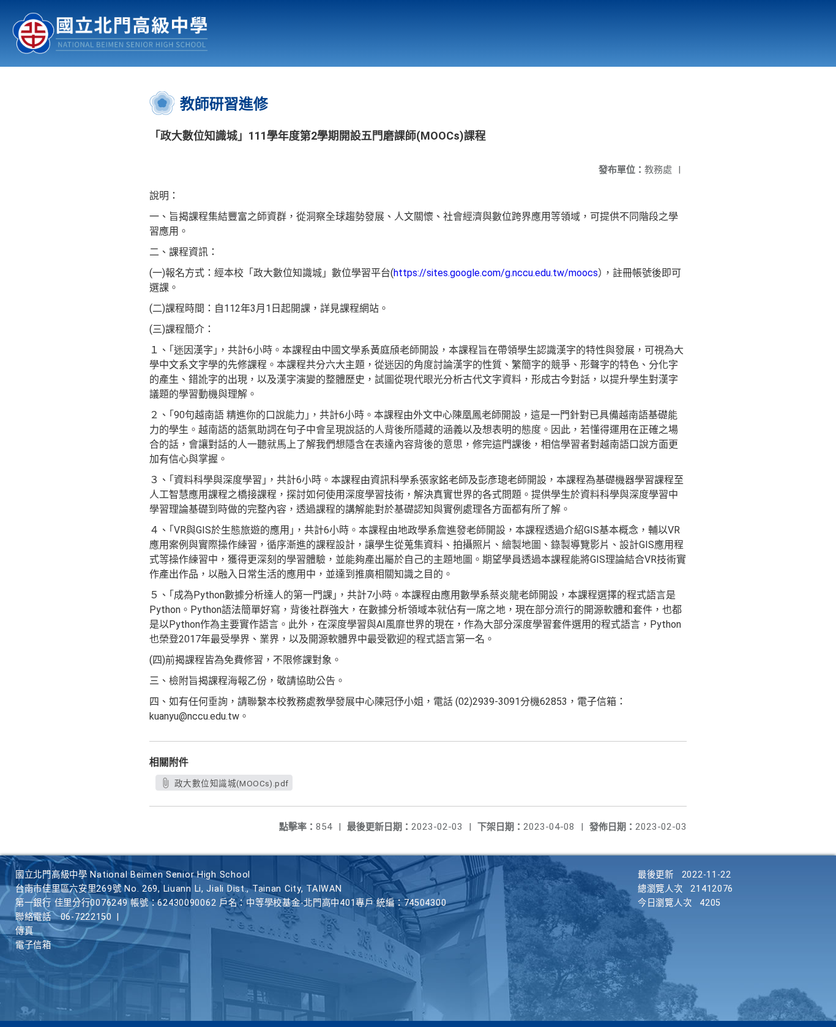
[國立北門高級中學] (110, 33)
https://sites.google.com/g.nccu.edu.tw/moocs (496, 273)
